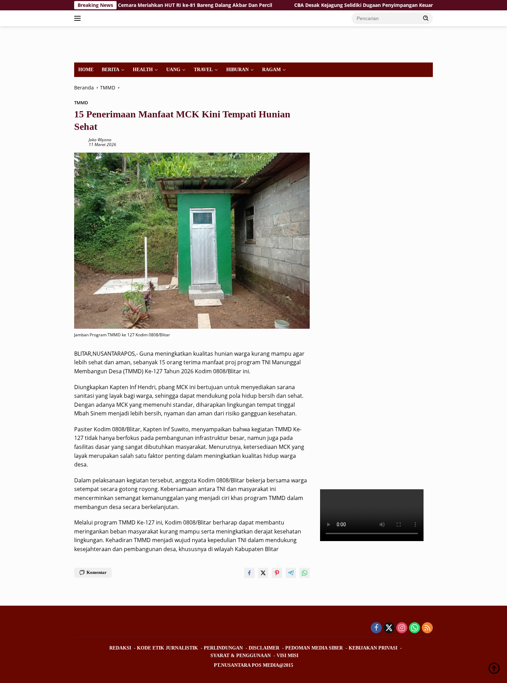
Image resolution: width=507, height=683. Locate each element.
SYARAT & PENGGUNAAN (240, 655)
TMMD (81, 102)
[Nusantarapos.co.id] (121, 43)
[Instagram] (401, 628)
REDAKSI (120, 648)
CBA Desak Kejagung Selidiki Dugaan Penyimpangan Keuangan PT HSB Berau (356, 5)
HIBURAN (237, 69)
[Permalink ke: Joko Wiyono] (79, 141)
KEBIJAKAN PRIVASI (373, 648)
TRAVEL (203, 69)
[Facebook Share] (249, 573)
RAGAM (271, 69)
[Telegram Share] (291, 573)
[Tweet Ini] (263, 573)
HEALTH (143, 69)
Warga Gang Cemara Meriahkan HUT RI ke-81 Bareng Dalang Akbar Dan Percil (151, 5)
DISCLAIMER (264, 648)
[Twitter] (389, 628)
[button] (426, 17)
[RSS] (427, 628)
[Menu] (78, 18)
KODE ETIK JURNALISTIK (167, 648)
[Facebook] (376, 628)
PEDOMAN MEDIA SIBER (314, 648)
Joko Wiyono (100, 140)
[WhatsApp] (414, 628)
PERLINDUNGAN (223, 648)
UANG (173, 69)
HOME (85, 69)
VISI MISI (287, 655)
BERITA (110, 69)
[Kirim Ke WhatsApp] (304, 573)
